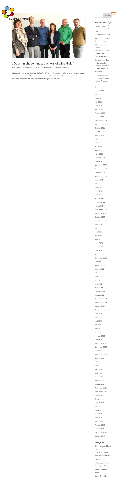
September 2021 (101, 310)
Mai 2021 (98, 325)
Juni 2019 (98, 410)
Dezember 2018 (101, 432)
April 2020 (98, 373)
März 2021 (99, 332)
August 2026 (99, 91)
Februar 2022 (100, 291)
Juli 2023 (98, 228)
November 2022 (101, 258)
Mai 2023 (98, 236)
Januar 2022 (99, 295)
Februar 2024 (100, 202)
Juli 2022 (98, 273)
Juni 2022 (98, 276)
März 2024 (99, 198)
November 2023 (101, 213)
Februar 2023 (100, 247)
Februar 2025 (100, 158)
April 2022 (98, 284)
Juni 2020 (98, 366)
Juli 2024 (98, 184)
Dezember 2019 (101, 388)
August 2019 (99, 403)
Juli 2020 (98, 362)
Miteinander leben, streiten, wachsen (55, 67)
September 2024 (101, 176)
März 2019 (99, 421)
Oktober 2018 (100, 436)
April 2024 (98, 195)
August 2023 (99, 224)
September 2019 (101, 399)
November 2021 (101, 302)
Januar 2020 (99, 384)
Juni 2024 (98, 187)
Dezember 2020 (101, 343)
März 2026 (99, 109)
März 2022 (99, 288)
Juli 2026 (98, 94)
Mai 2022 (98, 280)
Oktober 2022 (100, 262)
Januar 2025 (99, 161)
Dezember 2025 (101, 121)
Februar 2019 (100, 425)
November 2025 (101, 124)
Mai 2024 (98, 191)
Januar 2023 (99, 250)
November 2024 (101, 169)
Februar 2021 (100, 336)
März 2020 (99, 377)
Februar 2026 (100, 113)
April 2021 (98, 328)
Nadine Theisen (22, 67)
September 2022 (101, 265)
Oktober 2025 (100, 128)
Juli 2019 (98, 406)
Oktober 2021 (100, 306)
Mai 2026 (98, 102)
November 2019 (101, 392)
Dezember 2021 (101, 299)
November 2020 (101, 347)
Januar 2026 (99, 117)
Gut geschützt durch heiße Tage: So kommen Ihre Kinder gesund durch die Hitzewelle (102, 65)
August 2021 (99, 314)
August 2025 (99, 135)
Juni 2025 (98, 143)
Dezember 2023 (101, 210)
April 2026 (98, 106)
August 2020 (99, 358)
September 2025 (101, 132)
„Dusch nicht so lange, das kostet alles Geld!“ (43, 63)
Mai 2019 (98, 414)
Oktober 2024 (100, 173)
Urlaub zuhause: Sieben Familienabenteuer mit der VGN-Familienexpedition (102, 50)
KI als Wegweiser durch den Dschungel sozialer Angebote (103, 78)
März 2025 (99, 154)
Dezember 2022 (101, 254)
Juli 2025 (98, 139)
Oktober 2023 (100, 217)
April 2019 (98, 418)
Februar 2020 (100, 380)
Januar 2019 (99, 429)
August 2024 (99, 180)
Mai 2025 (98, 146)
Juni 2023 (98, 232)
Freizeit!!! (98, 459)
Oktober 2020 (100, 351)
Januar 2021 (99, 340)
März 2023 (99, 243)
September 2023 (101, 221)
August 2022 (99, 269)
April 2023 (98, 239)
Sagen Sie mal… (101, 476)
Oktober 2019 (100, 395)
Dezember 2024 (101, 165)
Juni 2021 (98, 321)
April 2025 (98, 150)
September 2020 (101, 354)
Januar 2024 (99, 206)
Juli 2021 (98, 317)
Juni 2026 (98, 98)
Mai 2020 (98, 369)
